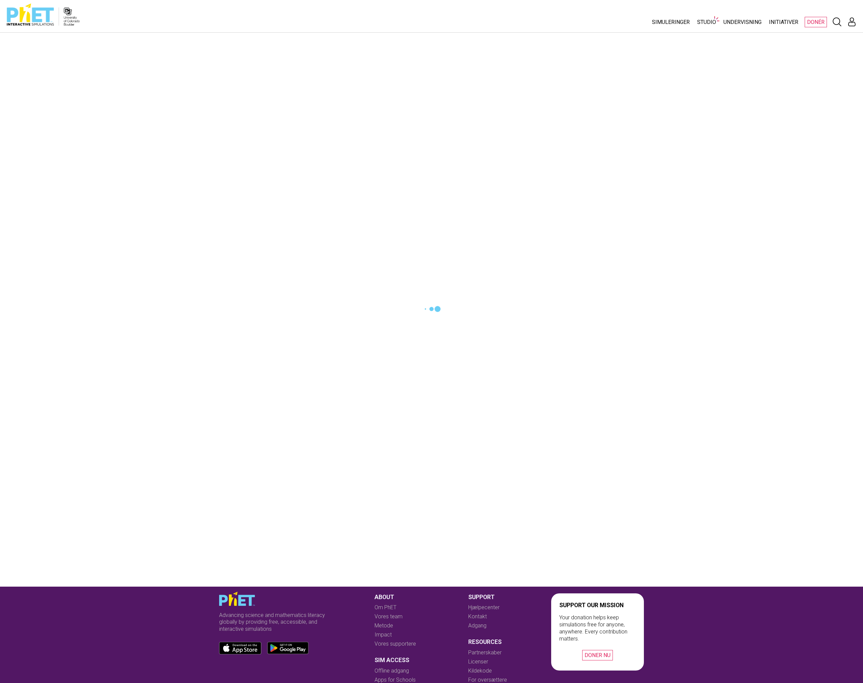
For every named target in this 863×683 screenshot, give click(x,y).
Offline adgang (392, 671)
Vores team (389, 616)
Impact (383, 634)
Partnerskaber (485, 652)
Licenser (478, 661)
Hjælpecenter (484, 607)
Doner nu (598, 655)
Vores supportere (395, 644)
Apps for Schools (395, 680)
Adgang (477, 625)
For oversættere (487, 680)
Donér (816, 22)
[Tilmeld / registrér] (851, 21)
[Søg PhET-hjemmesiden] (837, 21)
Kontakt (477, 616)
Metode (384, 625)
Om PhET (385, 607)
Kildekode (480, 671)
